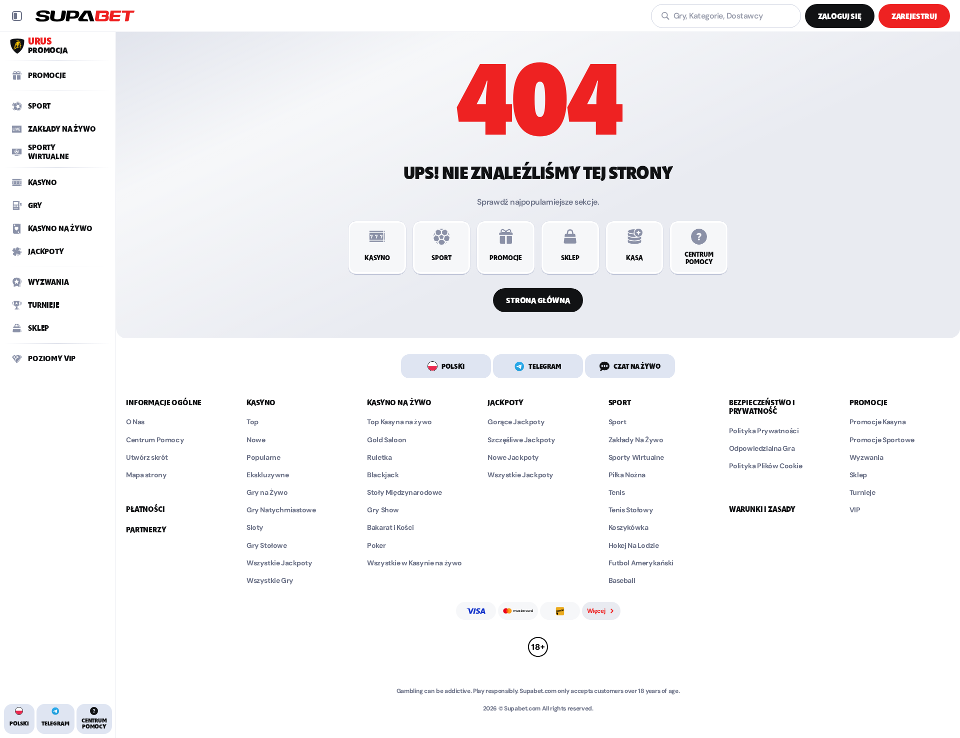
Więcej (596, 611)
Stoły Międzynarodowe (404, 492)
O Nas (135, 422)
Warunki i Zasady (762, 509)
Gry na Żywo (267, 492)
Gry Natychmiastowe (281, 510)
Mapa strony (146, 475)
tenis (616, 492)
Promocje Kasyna (878, 422)
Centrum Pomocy (155, 440)
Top (252, 422)
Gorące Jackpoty (516, 422)
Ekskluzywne (267, 475)
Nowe (255, 440)
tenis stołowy (631, 510)
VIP (855, 510)
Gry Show (383, 510)
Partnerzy (146, 529)
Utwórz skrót (147, 457)
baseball (622, 580)
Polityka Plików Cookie (765, 466)
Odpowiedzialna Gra (761, 448)
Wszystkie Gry (270, 580)
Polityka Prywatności (764, 431)
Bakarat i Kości (390, 527)
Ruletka (379, 457)
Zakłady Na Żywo (636, 440)
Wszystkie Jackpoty (279, 563)
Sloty (255, 527)
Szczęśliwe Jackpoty (521, 440)
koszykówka (628, 527)
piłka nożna (627, 475)
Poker (376, 545)
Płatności (145, 509)
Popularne (263, 457)
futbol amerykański (641, 563)
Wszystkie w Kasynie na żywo (414, 563)
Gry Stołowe (266, 545)
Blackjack (382, 475)
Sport (617, 422)
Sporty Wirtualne (636, 457)
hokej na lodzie (633, 545)
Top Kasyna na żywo (399, 422)
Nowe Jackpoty (513, 457)
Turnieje (863, 492)
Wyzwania (867, 457)
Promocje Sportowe (882, 440)
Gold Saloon (386, 440)
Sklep (858, 475)
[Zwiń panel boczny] (17, 16)
